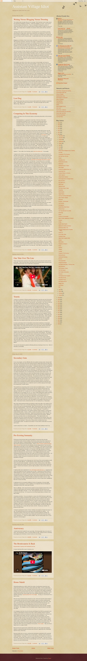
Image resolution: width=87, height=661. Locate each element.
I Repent (60, 249)
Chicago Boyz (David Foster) (64, 64)
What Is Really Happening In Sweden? (66, 218)
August (60, 143)
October (60, 139)
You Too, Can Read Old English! (65, 195)
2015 (59, 305)
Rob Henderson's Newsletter (61, 97)
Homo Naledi (19, 582)
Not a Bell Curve (62, 182)
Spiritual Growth (62, 186)
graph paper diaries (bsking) (64, 55)
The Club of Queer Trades (64, 188)
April (60, 289)
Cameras (60, 247)
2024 (59, 126)
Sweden (60, 240)
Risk (59, 287)
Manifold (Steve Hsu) (60, 95)
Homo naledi (40, 623)
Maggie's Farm (61, 73)
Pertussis (60, 273)
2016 (59, 303)
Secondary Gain (20, 357)
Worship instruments (62, 29)
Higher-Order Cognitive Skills (64, 238)
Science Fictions (59, 102)
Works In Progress (60, 99)
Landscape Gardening (63, 257)
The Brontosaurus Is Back (24, 543)
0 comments (34, 107)
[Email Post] (39, 91)
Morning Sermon (62, 255)
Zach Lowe (58, 108)
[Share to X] (44, 91)
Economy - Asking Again (63, 201)
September (61, 141)
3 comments (34, 537)
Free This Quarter (62, 270)
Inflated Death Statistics (63, 176)
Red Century (61, 241)
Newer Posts (15, 648)
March (60, 291)
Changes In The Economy (64, 253)
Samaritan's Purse (62, 279)
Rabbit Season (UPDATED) (63, 65)
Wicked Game (61, 191)
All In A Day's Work (62, 234)
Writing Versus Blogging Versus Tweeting (31, 19)
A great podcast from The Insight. (30, 594)
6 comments (34, 290)
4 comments (34, 91)
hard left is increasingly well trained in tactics (40, 159)
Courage (60, 251)
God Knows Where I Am (63, 227)
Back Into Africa (62, 180)
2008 (59, 318)
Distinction (61, 199)
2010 (59, 314)
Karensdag (61, 212)
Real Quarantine (62, 266)
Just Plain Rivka (59, 116)
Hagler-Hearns (61, 193)
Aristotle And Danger (63, 262)
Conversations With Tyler (61, 92)
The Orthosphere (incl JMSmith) (64, 45)
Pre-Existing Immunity (23, 435)
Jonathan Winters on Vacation (64, 173)
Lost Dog (17, 98)
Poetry (60, 245)
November (61, 137)
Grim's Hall (60, 37)
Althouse (60, 18)
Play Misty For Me (62, 277)
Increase (60, 220)
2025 (59, 124)
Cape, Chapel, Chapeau (63, 197)
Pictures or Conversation (63, 216)
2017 (59, 301)
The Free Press (59, 101)
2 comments (34, 249)
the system (43, 134)
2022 (59, 130)
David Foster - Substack (61, 109)
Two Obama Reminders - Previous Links (66, 264)
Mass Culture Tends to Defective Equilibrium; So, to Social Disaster (64, 47)
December (61, 135)
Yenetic (17, 296)
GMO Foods (61, 184)
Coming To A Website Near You (65, 169)
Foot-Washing (60, 38)
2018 (59, 299)
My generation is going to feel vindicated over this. (24, 546)
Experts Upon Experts (63, 223)
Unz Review (61, 285)
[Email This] (41, 91)
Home (33, 648)
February (61, 293)
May (60, 148)
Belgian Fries (61, 283)
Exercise (60, 258)
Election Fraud (61, 208)
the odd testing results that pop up (37, 469)
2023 (59, 128)
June (60, 147)
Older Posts (50, 648)
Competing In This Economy (25, 113)
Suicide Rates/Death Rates (64, 207)
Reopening (61, 190)
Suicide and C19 (62, 171)
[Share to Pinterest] (47, 91)
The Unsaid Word (62, 260)
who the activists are (38, 151)
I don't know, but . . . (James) (64, 28)
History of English (59, 94)
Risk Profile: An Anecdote (64, 272)
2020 (59, 134)
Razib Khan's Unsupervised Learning (63, 90)
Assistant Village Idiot (30, 6)
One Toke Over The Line (24, 258)
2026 (59, 122)
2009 (59, 316)
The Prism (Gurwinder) (60, 115)
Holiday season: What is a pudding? (64, 74)
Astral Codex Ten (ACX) (61, 113)
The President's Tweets (63, 268)
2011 (59, 312)
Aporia (57, 104)
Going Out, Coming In (63, 243)
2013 (59, 308)
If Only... (60, 222)
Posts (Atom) (20, 650)
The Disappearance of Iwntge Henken (66, 178)
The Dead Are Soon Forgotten (64, 275)
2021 (59, 132)
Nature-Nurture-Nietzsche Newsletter (63, 111)
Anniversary (19, 528)
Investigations (61, 205)
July (60, 145)
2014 (59, 306)
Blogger (49, 658)
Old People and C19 (62, 281)
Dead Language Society (61, 106)
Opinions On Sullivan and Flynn (65, 225)
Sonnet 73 (61, 232)
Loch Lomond (61, 203)
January (60, 295)
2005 (59, 323)
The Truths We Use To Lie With (65, 210)
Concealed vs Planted (62, 56)
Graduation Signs (62, 236)
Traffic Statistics (62, 175)
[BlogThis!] (43, 91)
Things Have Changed (62, 83)
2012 (59, 310)
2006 (59, 322)
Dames (60, 214)
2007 (59, 320)
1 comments (34, 643)
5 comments (34, 349)
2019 (59, 297)
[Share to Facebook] (45, 91)
